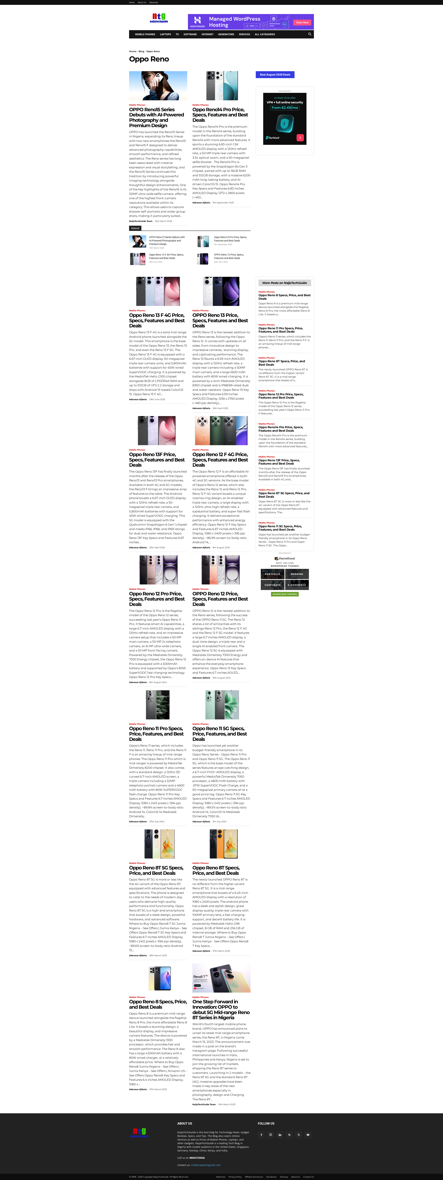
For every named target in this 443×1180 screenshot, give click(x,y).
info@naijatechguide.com (206, 1165)
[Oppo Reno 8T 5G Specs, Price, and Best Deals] (158, 843)
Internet (207, 34)
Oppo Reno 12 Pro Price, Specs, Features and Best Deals (156, 599)
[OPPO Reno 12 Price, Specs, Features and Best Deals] (221, 569)
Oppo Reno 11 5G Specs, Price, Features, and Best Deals (219, 733)
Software (190, 34)
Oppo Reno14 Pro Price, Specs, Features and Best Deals (220, 115)
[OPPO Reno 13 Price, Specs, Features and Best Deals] (202, 259)
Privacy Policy (235, 1176)
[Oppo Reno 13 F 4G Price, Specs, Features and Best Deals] (137, 259)
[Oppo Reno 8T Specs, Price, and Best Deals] (221, 843)
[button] (310, 34)
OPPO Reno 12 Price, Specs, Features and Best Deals (220, 599)
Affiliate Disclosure (254, 1176)
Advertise (153, 2)
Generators (226, 34)
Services (244, 34)
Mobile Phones (145, 34)
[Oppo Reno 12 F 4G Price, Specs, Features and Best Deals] (221, 430)
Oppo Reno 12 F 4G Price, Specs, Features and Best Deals (220, 459)
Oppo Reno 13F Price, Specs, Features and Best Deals (156, 459)
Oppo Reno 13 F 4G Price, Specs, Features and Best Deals (156, 320)
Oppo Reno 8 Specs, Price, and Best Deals (158, 1004)
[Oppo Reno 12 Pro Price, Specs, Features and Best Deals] (158, 569)
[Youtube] (308, 1134)
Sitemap (284, 1176)
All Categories (265, 34)
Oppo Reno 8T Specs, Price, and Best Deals (215, 870)
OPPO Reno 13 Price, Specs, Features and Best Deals (220, 320)
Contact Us (308, 1176)
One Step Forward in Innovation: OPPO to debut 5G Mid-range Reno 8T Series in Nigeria (221, 1009)
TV (177, 34)
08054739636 (197, 1157)
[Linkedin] (280, 1134)
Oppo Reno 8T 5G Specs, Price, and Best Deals (156, 870)
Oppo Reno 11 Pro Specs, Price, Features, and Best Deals (156, 733)
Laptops (165, 34)
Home (131, 2)
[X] (298, 1134)
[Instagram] (270, 1134)
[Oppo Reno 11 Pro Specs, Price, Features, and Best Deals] (158, 704)
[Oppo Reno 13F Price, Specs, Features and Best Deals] (158, 430)
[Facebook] (261, 1134)
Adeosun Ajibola (201, 202)
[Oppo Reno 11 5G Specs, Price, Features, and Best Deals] (221, 704)
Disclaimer (271, 1176)
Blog (141, 51)
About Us (142, 2)
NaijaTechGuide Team (140, 221)
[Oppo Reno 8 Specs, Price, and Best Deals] (158, 978)
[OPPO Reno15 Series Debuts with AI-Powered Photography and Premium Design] (158, 85)
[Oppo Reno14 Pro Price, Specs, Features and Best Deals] (221, 85)
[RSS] (289, 1134)
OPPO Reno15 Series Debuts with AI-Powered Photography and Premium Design (156, 117)
